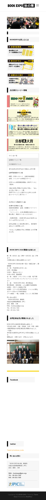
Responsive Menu (37, 5)
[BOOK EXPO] (21, 5)
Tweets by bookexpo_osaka (15, 450)
